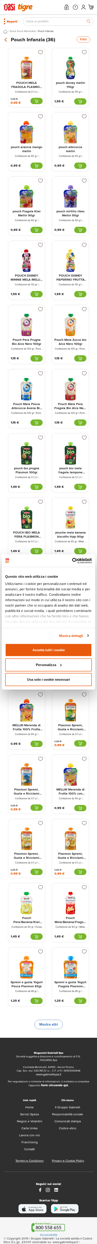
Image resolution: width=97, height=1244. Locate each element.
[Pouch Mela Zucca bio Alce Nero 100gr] (70, 325)
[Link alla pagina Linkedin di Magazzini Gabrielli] (56, 1189)
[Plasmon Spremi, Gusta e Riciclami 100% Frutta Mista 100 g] (70, 839)
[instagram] (48, 1189)
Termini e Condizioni (29, 1161)
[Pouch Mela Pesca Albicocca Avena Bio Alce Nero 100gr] (26, 389)
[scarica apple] (32, 1208)
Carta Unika (29, 1128)
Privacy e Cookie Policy (68, 1161)
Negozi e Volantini (29, 1121)
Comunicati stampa (68, 1121)
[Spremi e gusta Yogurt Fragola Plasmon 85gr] (70, 967)
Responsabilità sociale (67, 1114)
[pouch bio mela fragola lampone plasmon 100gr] (70, 453)
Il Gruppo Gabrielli (67, 1107)
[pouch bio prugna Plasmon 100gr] (26, 453)
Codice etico (67, 1128)
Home (29, 1107)
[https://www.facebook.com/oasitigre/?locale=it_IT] (40, 1189)
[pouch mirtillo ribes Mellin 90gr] (70, 196)
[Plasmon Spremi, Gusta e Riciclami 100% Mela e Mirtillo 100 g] (26, 774)
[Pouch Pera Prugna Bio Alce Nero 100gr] (26, 325)
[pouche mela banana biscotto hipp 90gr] (70, 517)
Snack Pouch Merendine (23, 31)
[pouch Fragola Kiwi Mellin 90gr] (26, 196)
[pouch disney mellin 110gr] (70, 68)
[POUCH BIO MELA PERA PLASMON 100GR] (26, 517)
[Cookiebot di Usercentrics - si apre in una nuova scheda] (72, 561)
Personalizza (46, 665)
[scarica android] (65, 1208)
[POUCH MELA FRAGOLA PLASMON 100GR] (26, 68)
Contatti (29, 1149)
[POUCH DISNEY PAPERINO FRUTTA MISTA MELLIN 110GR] (70, 261)
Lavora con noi (29, 1135)
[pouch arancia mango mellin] (26, 132)
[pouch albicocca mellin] (70, 132)
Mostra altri (48, 1024)
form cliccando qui (54, 1085)
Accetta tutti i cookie (48, 650)
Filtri (83, 39)
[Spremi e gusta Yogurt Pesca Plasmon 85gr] (26, 967)
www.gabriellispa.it (48, 1074)
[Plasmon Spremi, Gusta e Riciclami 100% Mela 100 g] (70, 710)
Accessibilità (48, 1235)
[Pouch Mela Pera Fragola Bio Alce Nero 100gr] (70, 389)
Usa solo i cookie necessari (48, 679)
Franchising (29, 1142)
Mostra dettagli (71, 635)
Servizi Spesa (29, 1114)
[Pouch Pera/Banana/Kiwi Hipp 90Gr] (26, 903)
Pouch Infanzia (45, 31)
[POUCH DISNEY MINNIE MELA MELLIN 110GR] (26, 261)
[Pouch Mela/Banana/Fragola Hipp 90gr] (70, 903)
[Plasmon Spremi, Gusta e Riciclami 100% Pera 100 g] (26, 839)
